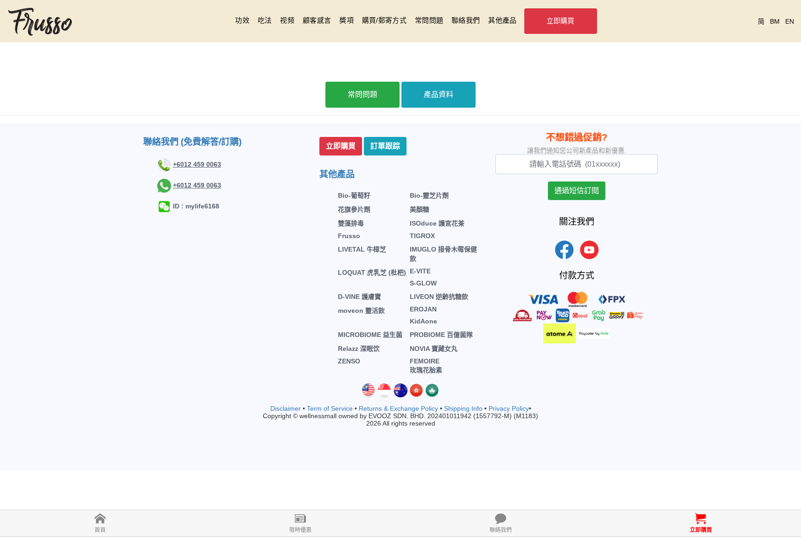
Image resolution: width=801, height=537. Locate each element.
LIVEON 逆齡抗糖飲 (439, 296)
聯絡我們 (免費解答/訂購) (192, 142)
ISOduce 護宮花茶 (437, 223)
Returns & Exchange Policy (398, 408)
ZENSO (349, 361)
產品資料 (438, 94)
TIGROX (422, 235)
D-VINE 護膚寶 (359, 296)
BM (775, 21)
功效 (242, 20)
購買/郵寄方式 (384, 20)
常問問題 (429, 20)
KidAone (423, 321)
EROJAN (423, 309)
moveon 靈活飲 (361, 310)
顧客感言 (317, 20)
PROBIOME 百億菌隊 (441, 334)
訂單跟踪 (385, 146)
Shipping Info (463, 408)
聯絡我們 (465, 20)
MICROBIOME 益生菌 (370, 334)
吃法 (265, 20)
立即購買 (561, 21)
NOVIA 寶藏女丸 (434, 348)
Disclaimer (285, 408)
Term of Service (330, 408)
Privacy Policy (509, 408)
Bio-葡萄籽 (354, 195)
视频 (287, 20)
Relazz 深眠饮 (359, 348)
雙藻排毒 (351, 223)
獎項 (346, 20)
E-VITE (420, 271)
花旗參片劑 (354, 209)
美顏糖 (419, 209)
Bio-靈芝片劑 (429, 195)
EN (789, 21)
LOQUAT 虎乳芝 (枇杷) (372, 272)
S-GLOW (423, 283)
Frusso (349, 235)
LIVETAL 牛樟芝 (362, 249)
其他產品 (502, 20)
